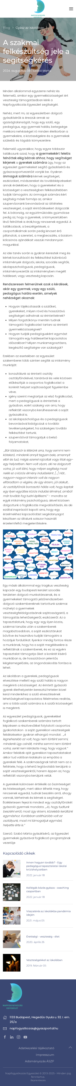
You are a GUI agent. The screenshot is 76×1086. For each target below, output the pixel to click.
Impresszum (45, 1055)
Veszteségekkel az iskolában (44, 960)
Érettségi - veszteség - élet (42, 936)
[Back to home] (38, 9)
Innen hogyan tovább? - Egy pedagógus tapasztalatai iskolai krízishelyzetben (46, 866)
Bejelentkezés (38, 1080)
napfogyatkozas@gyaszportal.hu (34, 1028)
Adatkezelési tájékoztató (36, 1048)
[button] (71, 9)
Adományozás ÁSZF (39, 1061)
